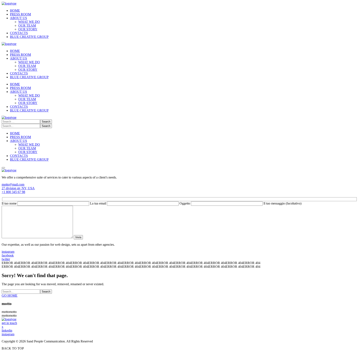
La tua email (98, 203)
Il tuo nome (9, 203)
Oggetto (185, 203)
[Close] (3, 167)
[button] (179, 184)
